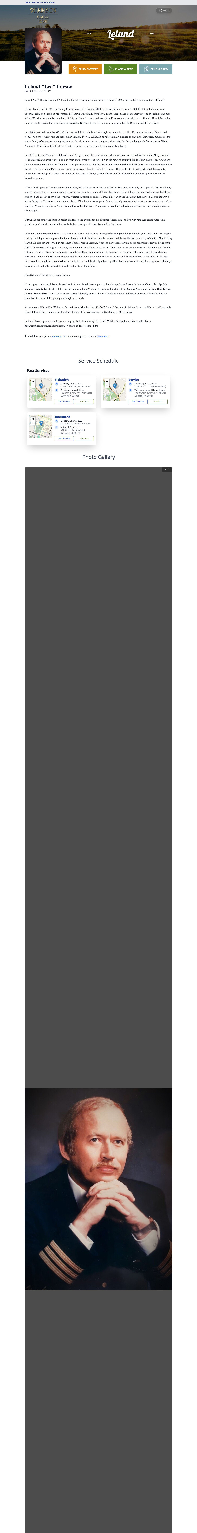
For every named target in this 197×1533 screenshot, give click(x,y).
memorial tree (59, 336)
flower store (103, 336)
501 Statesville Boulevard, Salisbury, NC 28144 (73, 431)
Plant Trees (84, 401)
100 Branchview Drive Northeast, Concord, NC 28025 (76, 394)
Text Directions (64, 401)
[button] (41, 386)
